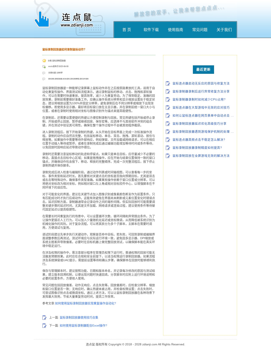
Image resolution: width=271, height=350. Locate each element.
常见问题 (199, 30)
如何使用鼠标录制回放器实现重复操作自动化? (85, 303)
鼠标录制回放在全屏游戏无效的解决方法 (201, 155)
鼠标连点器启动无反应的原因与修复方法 (201, 83)
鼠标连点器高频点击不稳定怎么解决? (199, 139)
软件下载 (151, 30)
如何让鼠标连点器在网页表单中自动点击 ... (203, 115)
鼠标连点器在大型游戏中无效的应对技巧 (201, 107)
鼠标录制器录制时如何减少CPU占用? (199, 99)
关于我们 (224, 30)
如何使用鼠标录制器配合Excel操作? (83, 325)
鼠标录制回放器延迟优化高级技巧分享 (200, 123)
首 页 (126, 30)
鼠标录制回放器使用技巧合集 (79, 317)
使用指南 (175, 30)
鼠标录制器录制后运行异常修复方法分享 (201, 91)
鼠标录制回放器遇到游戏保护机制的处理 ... (203, 131)
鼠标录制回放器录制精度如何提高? (197, 147)
